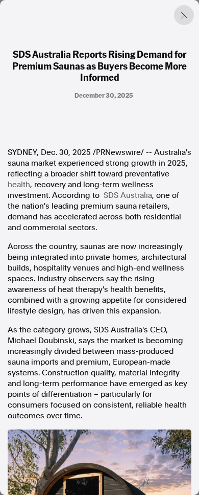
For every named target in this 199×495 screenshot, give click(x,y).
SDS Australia (128, 195)
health (19, 184)
